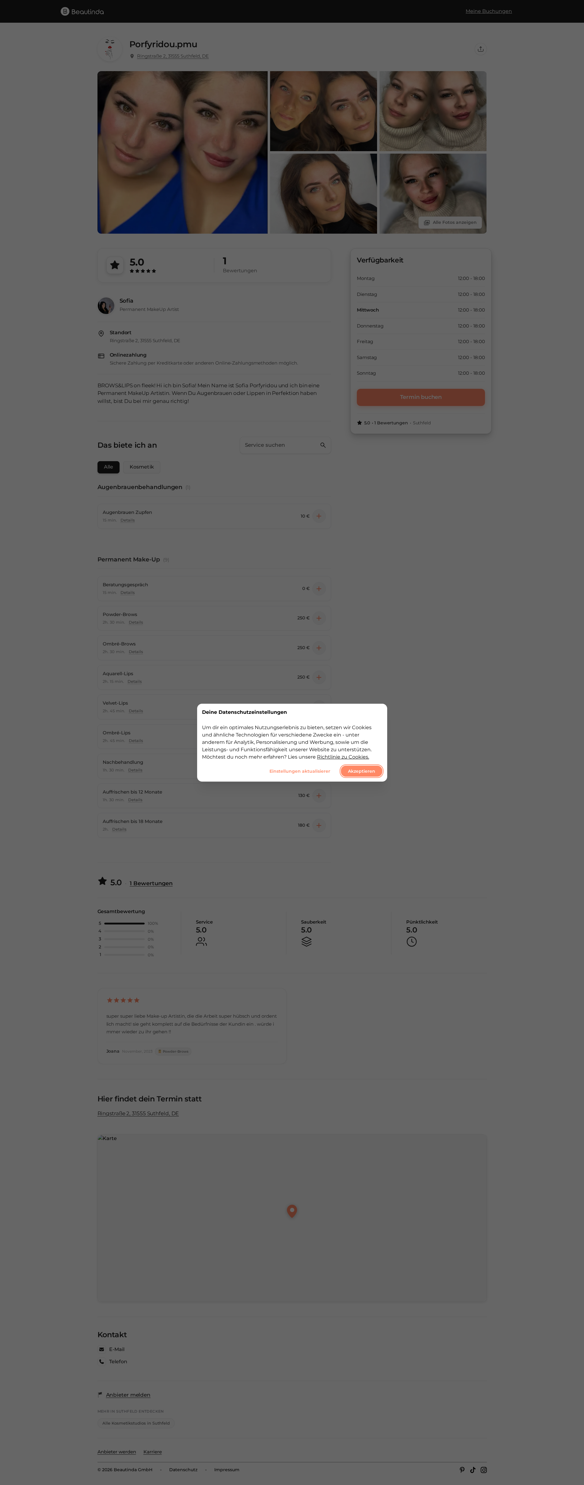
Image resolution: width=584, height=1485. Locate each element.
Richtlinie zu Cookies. (343, 757)
